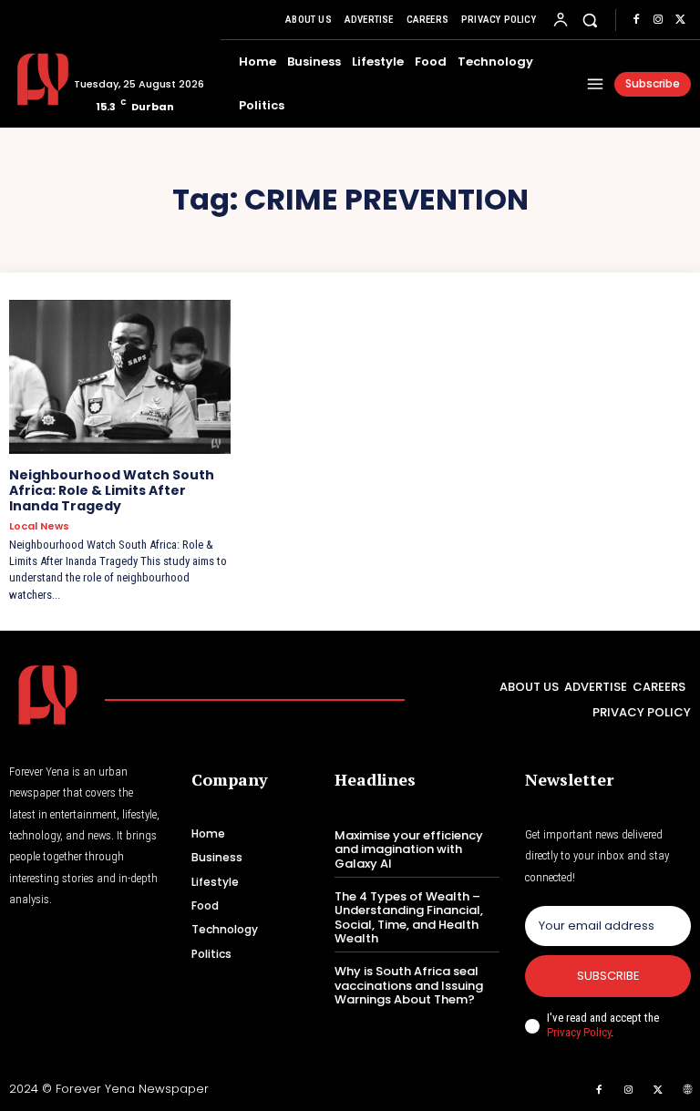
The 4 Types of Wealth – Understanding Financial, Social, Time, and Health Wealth (409, 918)
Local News (39, 526)
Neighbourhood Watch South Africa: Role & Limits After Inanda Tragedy (111, 490)
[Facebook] (636, 20)
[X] (680, 20)
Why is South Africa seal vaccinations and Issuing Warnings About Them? (409, 985)
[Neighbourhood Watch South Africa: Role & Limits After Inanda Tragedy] (120, 377)
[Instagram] (658, 20)
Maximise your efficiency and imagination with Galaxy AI (409, 849)
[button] (590, 19)
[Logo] (34, 79)
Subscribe (608, 975)
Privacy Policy (579, 1032)
